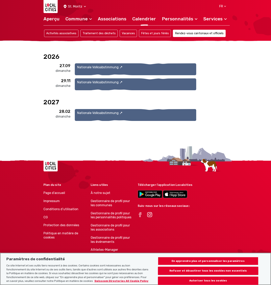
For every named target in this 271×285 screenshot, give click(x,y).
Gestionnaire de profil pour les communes (110, 203)
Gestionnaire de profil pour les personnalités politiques (111, 215)
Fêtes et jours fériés (155, 33)
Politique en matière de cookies (60, 235)
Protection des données (61, 225)
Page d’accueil (54, 193)
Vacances (128, 33)
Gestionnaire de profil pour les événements (110, 240)
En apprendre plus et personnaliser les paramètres (208, 260)
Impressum (51, 201)
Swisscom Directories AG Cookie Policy (121, 280)
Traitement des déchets (99, 33)
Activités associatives (61, 33)
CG (45, 217)
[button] (75, 7)
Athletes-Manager (104, 250)
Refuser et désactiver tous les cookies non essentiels (208, 270)
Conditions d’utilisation (60, 209)
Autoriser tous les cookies (208, 280)
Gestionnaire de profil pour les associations (110, 227)
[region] (135, 269)
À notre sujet (100, 193)
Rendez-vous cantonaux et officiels (199, 33)
